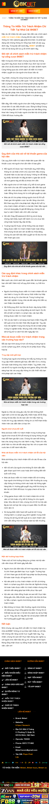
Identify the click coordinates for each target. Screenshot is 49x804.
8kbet (23, 767)
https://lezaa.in (22, 725)
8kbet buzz (32, 767)
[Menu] (4, 4)
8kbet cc (42, 767)
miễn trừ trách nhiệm (11, 37)
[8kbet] (24, 4)
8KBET (4, 18)
